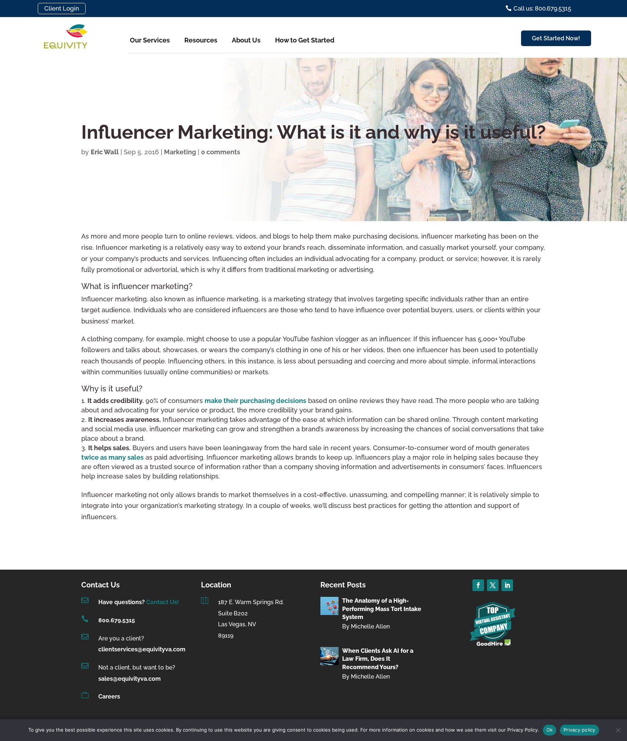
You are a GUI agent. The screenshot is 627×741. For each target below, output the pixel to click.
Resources (200, 40)
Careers (109, 696)
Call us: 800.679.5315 (542, 8)
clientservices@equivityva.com (141, 649)
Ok (549, 730)
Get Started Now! (556, 38)
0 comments (220, 152)
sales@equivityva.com (129, 678)
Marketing (180, 152)
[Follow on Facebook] (478, 585)
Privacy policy (579, 730)
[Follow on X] (493, 585)
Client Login (61, 8)
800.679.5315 (116, 620)
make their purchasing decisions (255, 400)
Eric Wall (105, 152)
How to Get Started (305, 40)
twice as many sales (112, 457)
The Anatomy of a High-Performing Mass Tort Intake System (381, 608)
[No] (618, 730)
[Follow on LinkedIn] (507, 585)
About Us (246, 40)
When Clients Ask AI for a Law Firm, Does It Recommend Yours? (377, 659)
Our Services (150, 40)
